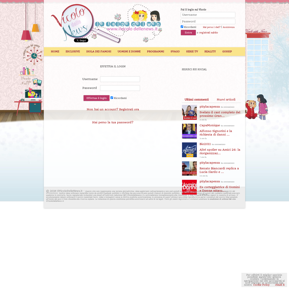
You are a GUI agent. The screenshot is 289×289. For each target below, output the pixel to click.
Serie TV (192, 51)
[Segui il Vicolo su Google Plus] (215, 80)
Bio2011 (220, 150)
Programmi (155, 51)
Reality (210, 51)
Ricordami (189, 27)
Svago (175, 51)
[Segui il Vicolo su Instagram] (229, 80)
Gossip (227, 51)
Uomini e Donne (129, 51)
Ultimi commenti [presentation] (197, 99)
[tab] (196, 99)
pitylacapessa (220, 113)
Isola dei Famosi (98, 51)
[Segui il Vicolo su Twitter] (201, 80)
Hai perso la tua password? (112, 122)
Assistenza (229, 27)
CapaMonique (217, 131)
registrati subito (208, 32)
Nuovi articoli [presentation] (226, 99)
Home (55, 51)
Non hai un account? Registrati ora (113, 109)
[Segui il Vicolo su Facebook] (188, 80)
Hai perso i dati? (211, 27)
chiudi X (279, 284)
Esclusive (73, 51)
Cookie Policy (261, 284)
